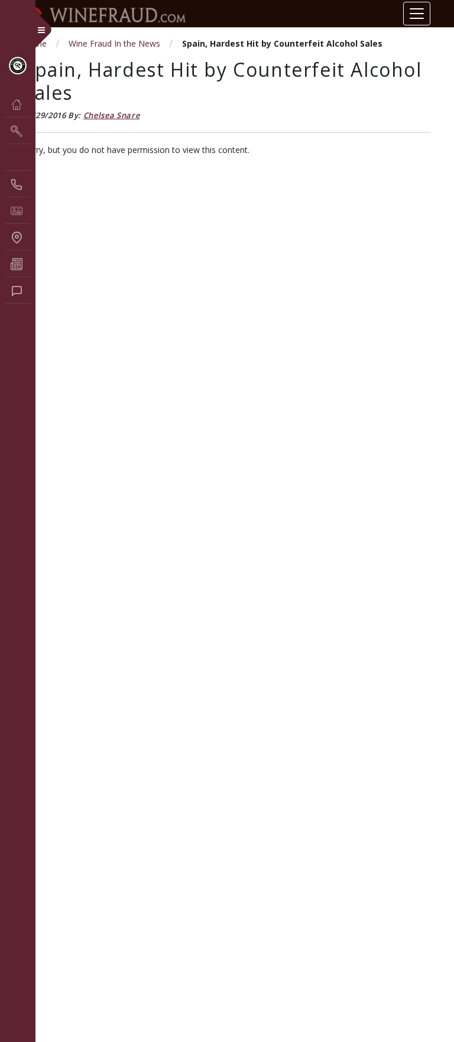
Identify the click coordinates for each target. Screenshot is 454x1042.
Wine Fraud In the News (114, 43)
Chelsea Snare (111, 115)
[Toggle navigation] (416, 13)
